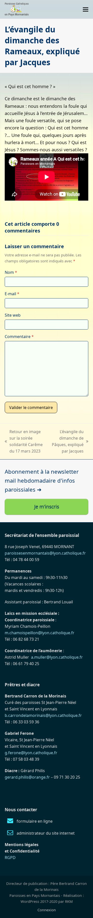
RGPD (10, 857)
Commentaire (19, 336)
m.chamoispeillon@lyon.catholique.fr (39, 632)
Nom (11, 272)
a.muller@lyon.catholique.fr (57, 657)
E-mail (12, 293)
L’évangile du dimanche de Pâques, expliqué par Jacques (68, 441)
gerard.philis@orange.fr (27, 777)
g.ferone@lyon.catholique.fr (31, 752)
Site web (13, 315)
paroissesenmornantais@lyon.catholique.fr (45, 553)
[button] (85, 9)
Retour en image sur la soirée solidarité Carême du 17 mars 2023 (24, 441)
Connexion (46, 909)
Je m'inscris (46, 506)
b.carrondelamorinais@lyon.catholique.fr (43, 715)
